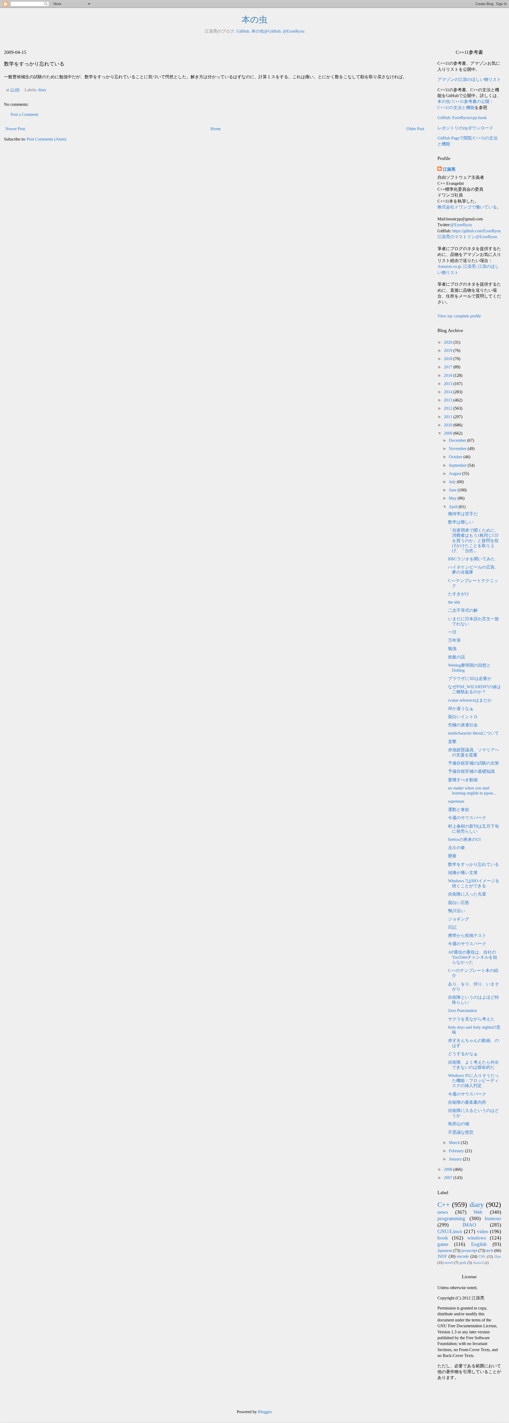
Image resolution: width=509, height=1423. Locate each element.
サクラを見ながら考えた (471, 1019)
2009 (448, 433)
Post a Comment (24, 114)
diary (42, 90)
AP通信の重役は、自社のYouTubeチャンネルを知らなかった (472, 957)
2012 (448, 408)
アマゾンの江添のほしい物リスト (469, 79)
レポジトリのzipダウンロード (465, 128)
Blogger (264, 1411)
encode (463, 1256)
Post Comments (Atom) (46, 139)
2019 (448, 350)
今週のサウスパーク (467, 817)
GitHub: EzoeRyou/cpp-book (462, 117)
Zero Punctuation (462, 1010)
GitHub (242, 31)
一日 (452, 632)
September (458, 465)
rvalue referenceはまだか (470, 700)
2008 (448, 1169)
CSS (482, 1256)
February (457, 1151)
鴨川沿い (456, 911)
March (455, 1142)
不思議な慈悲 (460, 1132)
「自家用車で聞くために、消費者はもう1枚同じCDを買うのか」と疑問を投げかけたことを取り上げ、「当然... (473, 540)
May (453, 498)
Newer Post (15, 128)
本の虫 (254, 19)
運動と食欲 (458, 809)
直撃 (452, 741)
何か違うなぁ (460, 708)
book (442, 1238)
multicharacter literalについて (473, 733)
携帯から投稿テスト (467, 935)
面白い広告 (458, 902)
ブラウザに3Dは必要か (470, 678)
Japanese (444, 1250)
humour (493, 1218)
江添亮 (449, 169)
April (454, 506)
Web (477, 1212)
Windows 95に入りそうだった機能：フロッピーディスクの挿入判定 (473, 1080)
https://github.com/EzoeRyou (476, 231)
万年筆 (454, 640)
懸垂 (452, 856)
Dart (497, 1256)
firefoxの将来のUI (464, 839)
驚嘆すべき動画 (463, 780)
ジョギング (458, 919)
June (453, 490)
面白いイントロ (463, 716)
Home (215, 128)
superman (456, 801)
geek (462, 1262)
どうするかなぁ (463, 1053)
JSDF (442, 1256)
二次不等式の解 (463, 610)
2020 (448, 342)
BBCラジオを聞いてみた (471, 559)
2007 (448, 1177)
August (455, 473)
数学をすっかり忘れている (473, 864)
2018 (448, 358)
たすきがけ (458, 594)
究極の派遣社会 (463, 725)
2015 (448, 383)
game (442, 1244)
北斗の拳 (456, 847)
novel (449, 1262)
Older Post (415, 128)
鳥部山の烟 (458, 1123)
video (482, 1231)
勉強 (452, 648)
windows (476, 1238)
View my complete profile (459, 316)
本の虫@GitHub (266, 31)
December (458, 440)
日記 (452, 927)
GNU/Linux (449, 1231)
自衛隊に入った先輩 (467, 894)
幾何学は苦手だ (463, 514)
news (442, 1212)
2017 (448, 367)
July (453, 481)
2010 (448, 425)
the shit (454, 602)
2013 (448, 400)
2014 (448, 392)
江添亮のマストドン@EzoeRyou (467, 236)
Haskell (478, 1263)
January (456, 1159)
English (479, 1244)
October (456, 457)
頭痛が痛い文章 (463, 872)
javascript (469, 1250)
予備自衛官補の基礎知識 (471, 771)
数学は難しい (460, 522)
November (458, 448)
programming (451, 1218)
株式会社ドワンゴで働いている (467, 207)
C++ (443, 1204)
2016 (448, 375)
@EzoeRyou (293, 31)
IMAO (469, 1225)
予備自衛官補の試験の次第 (473, 763)
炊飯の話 (456, 657)
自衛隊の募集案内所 (467, 1102)
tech (489, 1250)
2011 (448, 416)
